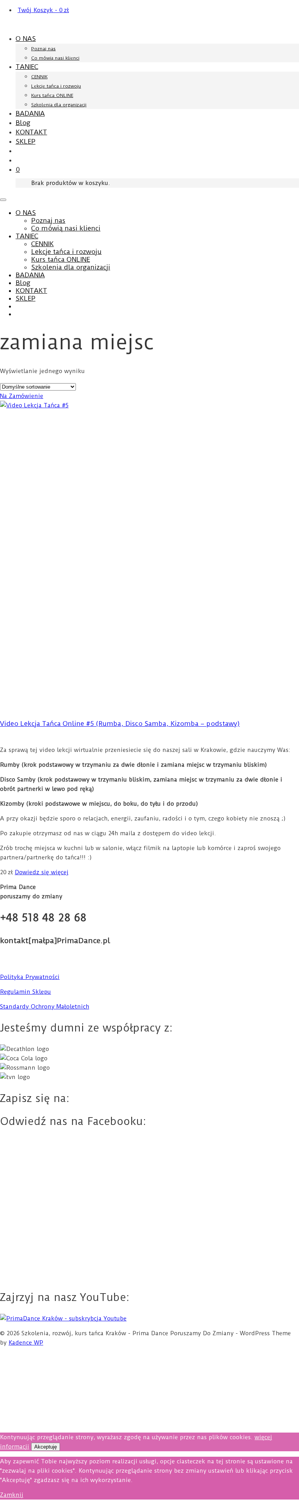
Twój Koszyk (43, 10)
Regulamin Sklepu (25, 991)
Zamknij (11, 1494)
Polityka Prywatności (30, 976)
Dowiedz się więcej (42, 872)
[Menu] (3, 200)
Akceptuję (45, 1447)
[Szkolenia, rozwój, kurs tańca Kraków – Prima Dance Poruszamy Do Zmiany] (149, 24)
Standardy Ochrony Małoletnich (44, 1006)
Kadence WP (26, 1342)
